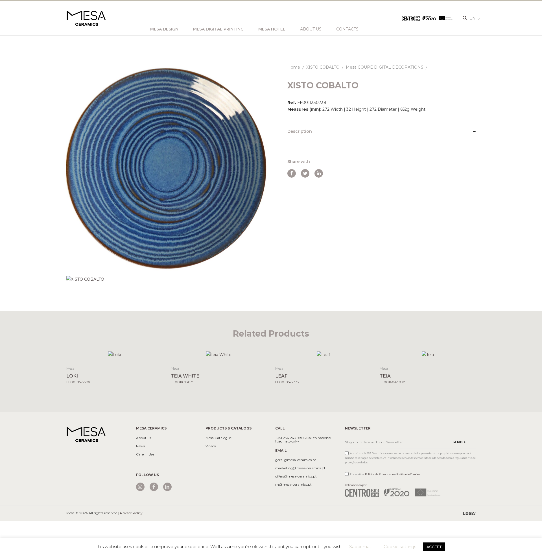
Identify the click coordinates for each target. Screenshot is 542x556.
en (472, 18)
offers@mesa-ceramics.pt (296, 476)
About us (311, 29)
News (140, 446)
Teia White (185, 376)
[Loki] (114, 354)
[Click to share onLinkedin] (318, 173)
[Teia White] (219, 354)
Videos (211, 446)
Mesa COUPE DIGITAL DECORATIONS (384, 67)
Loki (72, 376)
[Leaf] (323, 354)
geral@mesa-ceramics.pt (295, 460)
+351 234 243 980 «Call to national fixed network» (303, 439)
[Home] (86, 434)
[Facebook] (154, 487)
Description (299, 131)
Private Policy (131, 513)
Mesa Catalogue (218, 438)
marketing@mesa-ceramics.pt (300, 468)
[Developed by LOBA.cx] (469, 513)
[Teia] (428, 354)
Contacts (347, 29)
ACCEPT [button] (434, 546)
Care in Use (145, 454)
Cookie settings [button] (400, 546)
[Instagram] (140, 487)
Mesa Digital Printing (218, 29)
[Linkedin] (167, 487)
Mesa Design (164, 29)
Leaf (281, 376)
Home (293, 67)
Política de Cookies (408, 474)
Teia (385, 376)
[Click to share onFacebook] (291, 173)
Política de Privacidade (379, 474)
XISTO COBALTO (323, 67)
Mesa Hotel (271, 29)
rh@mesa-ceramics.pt (293, 484)
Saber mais (360, 546)
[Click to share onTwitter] (305, 173)
